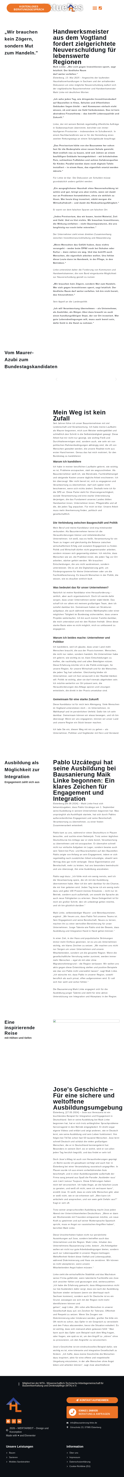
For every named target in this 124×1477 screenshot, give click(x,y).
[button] (94, 8)
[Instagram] (14, 1421)
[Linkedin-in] (19, 1421)
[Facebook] (8, 1421)
